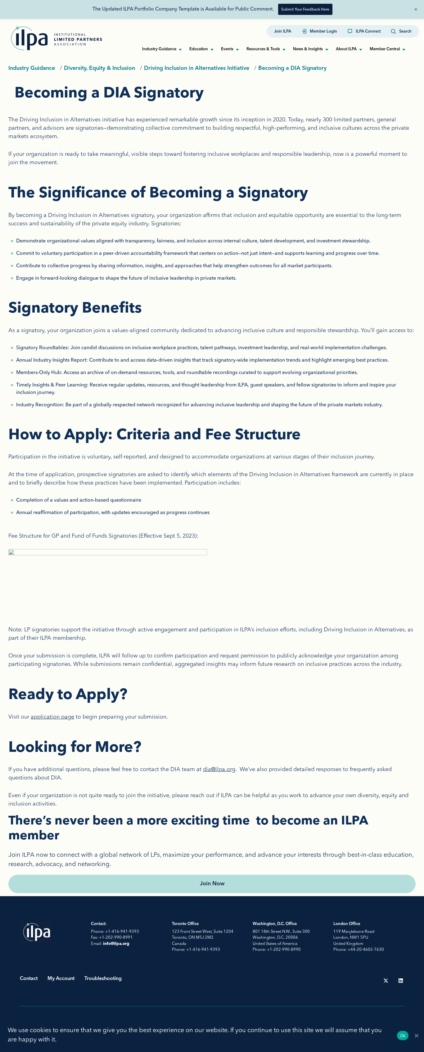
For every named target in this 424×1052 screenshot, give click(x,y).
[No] (416, 1035)
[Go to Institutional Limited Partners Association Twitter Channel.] (385, 980)
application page (52, 716)
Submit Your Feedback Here (305, 9)
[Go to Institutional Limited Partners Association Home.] (56, 38)
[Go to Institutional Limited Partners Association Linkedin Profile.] (400, 980)
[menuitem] (282, 31)
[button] (401, 32)
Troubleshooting (103, 978)
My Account (60, 978)
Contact (29, 978)
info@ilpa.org (116, 944)
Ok (403, 1035)
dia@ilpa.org (219, 769)
